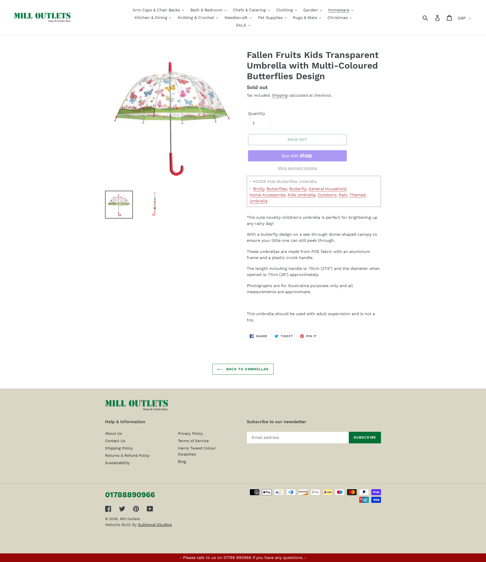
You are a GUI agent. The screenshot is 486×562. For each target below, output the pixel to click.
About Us (113, 433)
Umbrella (259, 201)
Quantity (256, 113)
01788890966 (130, 494)
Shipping (280, 95)
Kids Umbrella (301, 194)
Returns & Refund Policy (127, 455)
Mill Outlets (130, 519)
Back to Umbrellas (247, 369)
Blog (182, 461)
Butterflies (277, 188)
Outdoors (327, 194)
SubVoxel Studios (155, 524)
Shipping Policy (119, 448)
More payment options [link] (297, 168)
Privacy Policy (190, 433)
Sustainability (117, 463)
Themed (358, 194)
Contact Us (115, 441)
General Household (327, 188)
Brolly (258, 188)
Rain (343, 194)
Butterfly (297, 188)
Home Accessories (268, 194)
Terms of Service (193, 441)
